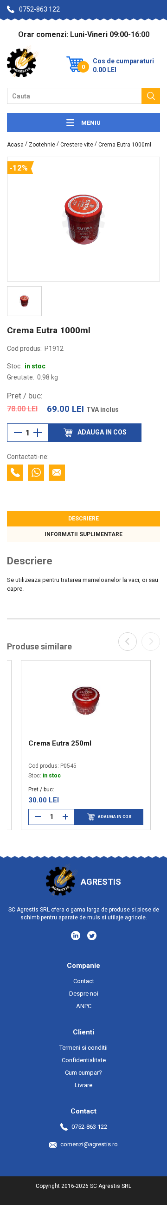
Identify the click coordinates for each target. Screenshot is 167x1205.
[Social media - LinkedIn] (76, 935)
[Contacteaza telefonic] (15, 473)
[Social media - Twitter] (91, 935)
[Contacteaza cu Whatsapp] (36, 473)
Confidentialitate (84, 1060)
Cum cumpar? (83, 1072)
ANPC (83, 1006)
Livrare (83, 1085)
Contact (83, 981)
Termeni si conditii (83, 1047)
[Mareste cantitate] (37, 432)
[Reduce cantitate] (18, 432)
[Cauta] (150, 96)
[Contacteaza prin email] (57, 473)
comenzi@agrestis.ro (89, 1144)
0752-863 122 (39, 9)
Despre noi (83, 993)
